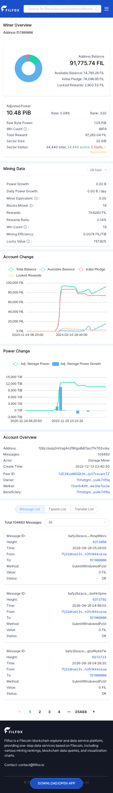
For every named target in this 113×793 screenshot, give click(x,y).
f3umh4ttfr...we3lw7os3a (90, 486)
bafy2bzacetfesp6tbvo (87, 535)
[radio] (29, 509)
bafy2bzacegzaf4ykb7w (86, 651)
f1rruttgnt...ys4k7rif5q (93, 480)
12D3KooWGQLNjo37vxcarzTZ (84, 473)
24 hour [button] (96, 170)
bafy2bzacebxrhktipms (87, 593)
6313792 (99, 599)
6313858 (99, 542)
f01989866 (98, 560)
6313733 (99, 657)
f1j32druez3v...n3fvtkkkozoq (84, 554)
